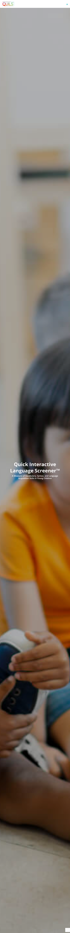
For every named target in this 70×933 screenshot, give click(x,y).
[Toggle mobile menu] (67, 4)
